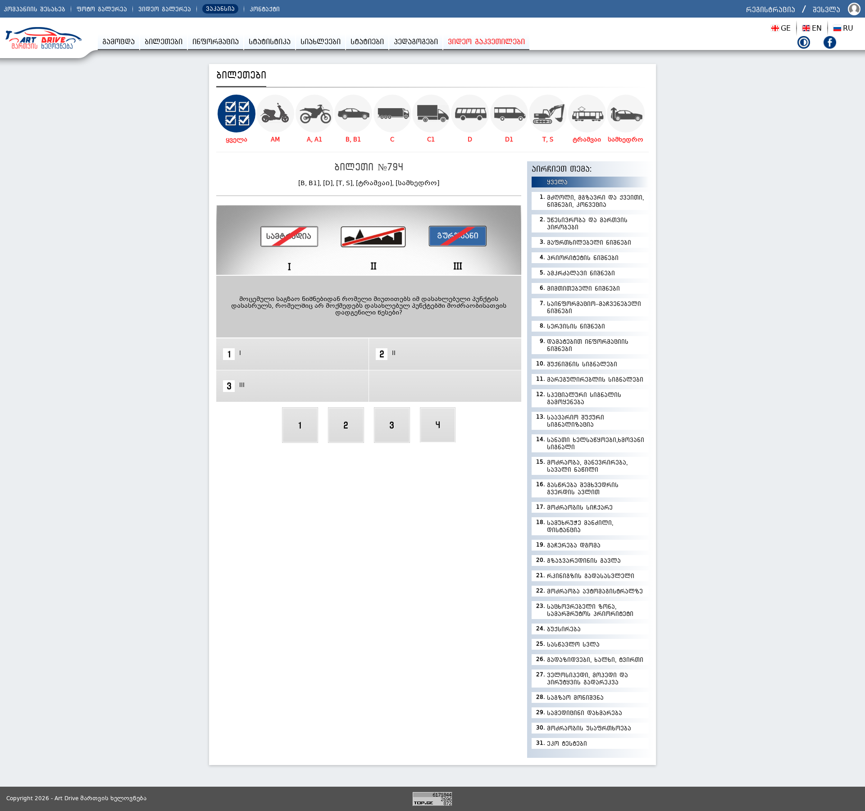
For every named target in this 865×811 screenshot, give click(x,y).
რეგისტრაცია (770, 9)
